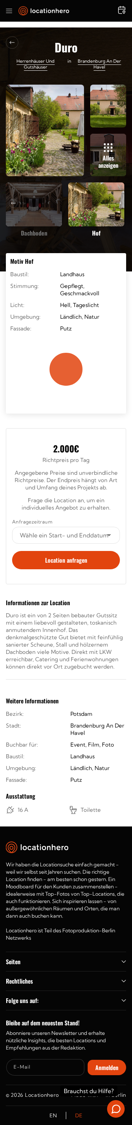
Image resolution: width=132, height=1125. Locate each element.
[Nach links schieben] (13, 203)
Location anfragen (66, 560)
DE (78, 1115)
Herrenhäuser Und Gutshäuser (35, 64)
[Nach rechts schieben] (118, 203)
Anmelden (106, 1067)
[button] (9, 11)
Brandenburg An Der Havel (99, 64)
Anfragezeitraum (32, 522)
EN (53, 1115)
